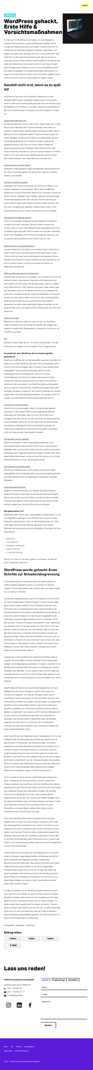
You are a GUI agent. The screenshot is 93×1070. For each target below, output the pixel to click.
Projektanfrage (58, 980)
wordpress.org (18, 207)
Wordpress (10, 15)
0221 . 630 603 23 (14, 988)
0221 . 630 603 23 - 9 (15, 992)
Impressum (8, 1051)
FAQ (12, 1046)
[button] (13, 939)
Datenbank (20, 925)
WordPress (30, 925)
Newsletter (73, 980)
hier (48, 239)
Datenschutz (29, 1046)
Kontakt (85, 5)
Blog (6, 1046)
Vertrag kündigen (21, 1051)
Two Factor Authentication (40, 343)
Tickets (19, 1046)
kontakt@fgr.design (15, 995)
